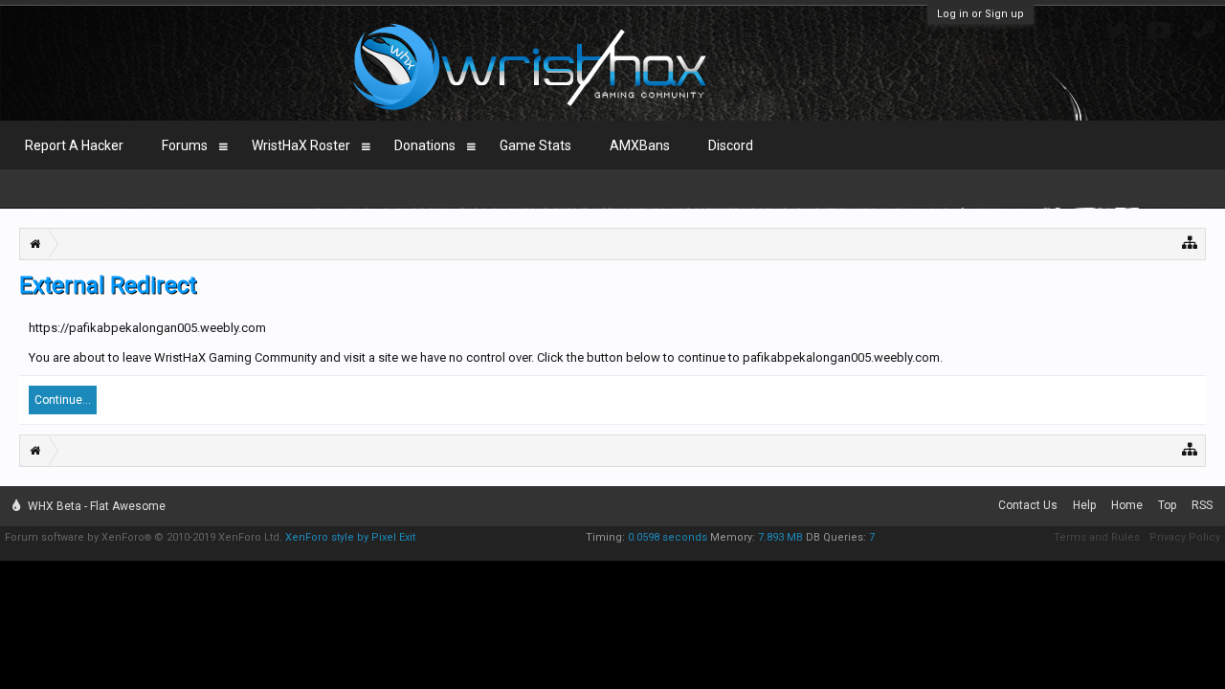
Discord (730, 145)
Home (1127, 505)
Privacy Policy (1184, 537)
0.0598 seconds (667, 537)
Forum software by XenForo (143, 537)
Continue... (62, 400)
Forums (185, 145)
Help (1084, 505)
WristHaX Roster (301, 145)
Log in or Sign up (980, 14)
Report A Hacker (74, 145)
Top (1167, 505)
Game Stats (535, 145)
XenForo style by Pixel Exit (350, 537)
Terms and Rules (1097, 537)
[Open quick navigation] (1190, 242)
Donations (425, 145)
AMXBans (640, 145)
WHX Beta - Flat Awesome (95, 506)
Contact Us (1028, 505)
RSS (1202, 505)
